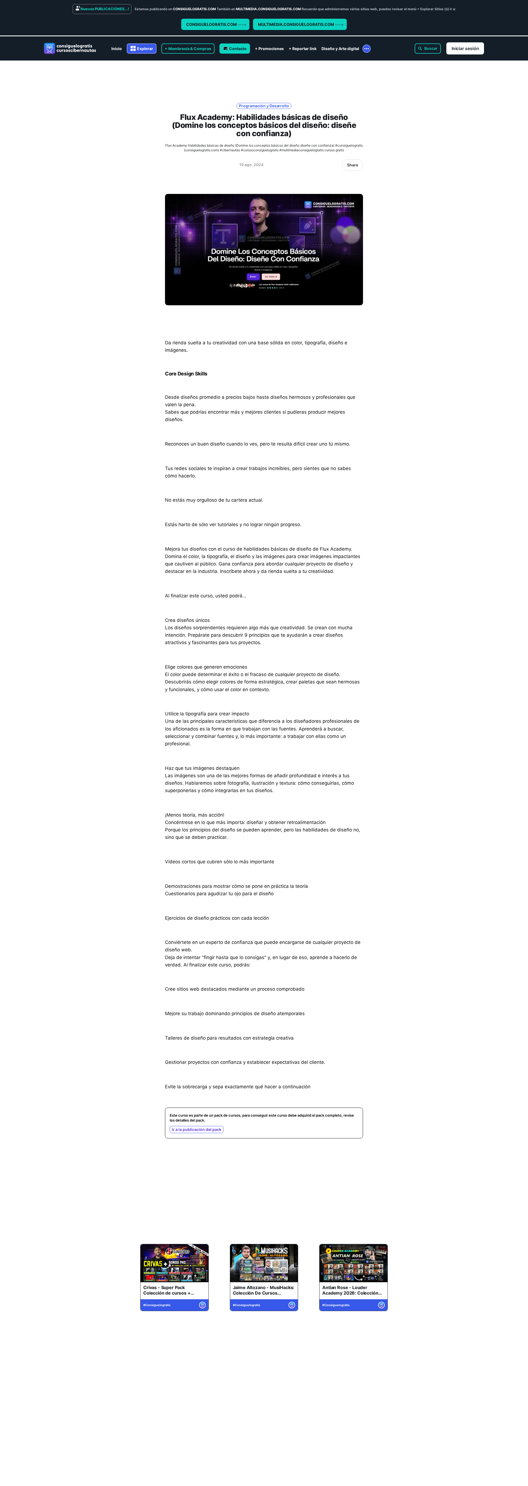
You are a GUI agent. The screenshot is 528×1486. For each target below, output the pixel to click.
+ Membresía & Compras (188, 48)
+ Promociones (269, 48)
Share (352, 165)
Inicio (116, 48)
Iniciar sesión (465, 48)
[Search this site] (428, 48)
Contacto (238, 48)
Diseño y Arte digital (340, 48)
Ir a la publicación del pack (196, 1129)
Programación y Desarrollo (264, 105)
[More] (366, 49)
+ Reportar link (303, 48)
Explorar (145, 48)
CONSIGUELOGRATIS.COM (212, 24)
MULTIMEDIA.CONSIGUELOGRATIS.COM (296, 24)
